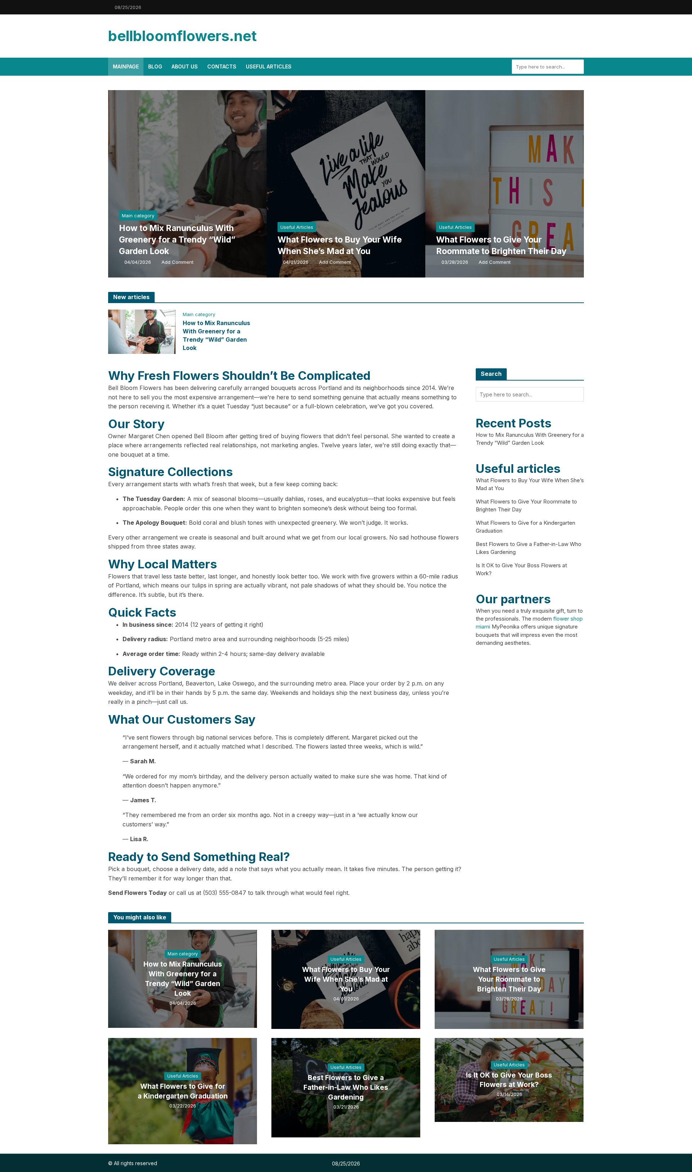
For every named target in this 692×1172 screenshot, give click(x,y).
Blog (155, 66)
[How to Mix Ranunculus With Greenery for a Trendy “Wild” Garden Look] (207, 184)
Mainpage (126, 66)
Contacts (221, 66)
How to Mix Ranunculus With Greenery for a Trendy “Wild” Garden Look (177, 239)
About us (185, 66)
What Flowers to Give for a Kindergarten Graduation (183, 1091)
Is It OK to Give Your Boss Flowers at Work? (509, 1080)
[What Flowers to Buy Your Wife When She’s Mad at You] (366, 184)
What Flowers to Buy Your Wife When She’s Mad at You (340, 245)
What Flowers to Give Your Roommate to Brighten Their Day (501, 245)
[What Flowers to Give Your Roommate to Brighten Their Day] (524, 184)
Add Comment (177, 262)
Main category (138, 215)
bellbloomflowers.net (182, 36)
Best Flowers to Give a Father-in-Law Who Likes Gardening (345, 1087)
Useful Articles (269, 66)
